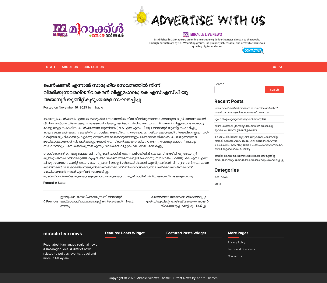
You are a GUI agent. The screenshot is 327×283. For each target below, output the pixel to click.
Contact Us (93, 67)
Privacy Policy (236, 242)
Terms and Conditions (241, 249)
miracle (98, 107)
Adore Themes (207, 278)
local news (220, 176)
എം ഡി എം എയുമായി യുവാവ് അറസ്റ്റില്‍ (240, 119)
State (51, 67)
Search (219, 84)
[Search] (281, 67)
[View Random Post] (274, 67)
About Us (70, 67)
